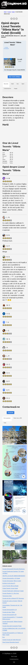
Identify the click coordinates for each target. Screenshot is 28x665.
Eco (3, 637)
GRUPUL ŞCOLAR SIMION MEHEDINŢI (13, 576)
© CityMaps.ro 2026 (9, 653)
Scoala (9, 11)
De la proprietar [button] (7, 418)
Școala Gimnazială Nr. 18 (9, 609)
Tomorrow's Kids (7, 596)
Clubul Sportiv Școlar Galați (10, 588)
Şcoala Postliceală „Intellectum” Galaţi (12, 591)
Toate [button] (5, 422)
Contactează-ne (14, 659)
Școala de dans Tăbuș (8, 612)
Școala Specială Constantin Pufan (11, 626)
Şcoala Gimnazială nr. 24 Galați (11, 578)
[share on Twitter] (14, 19)
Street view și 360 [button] (18, 418)
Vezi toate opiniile (14, 76)
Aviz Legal (14, 656)
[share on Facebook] (11, 19)
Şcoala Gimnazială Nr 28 (9, 614)
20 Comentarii (6, 48)
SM (14, 662)
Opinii (5, 11)
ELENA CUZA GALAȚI (8, 583)
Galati (13, 11)
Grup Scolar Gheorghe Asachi (10, 642)
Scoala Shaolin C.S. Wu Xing (10, 593)
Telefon (10, 412)
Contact (3, 7)
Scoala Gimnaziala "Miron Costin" (11, 581)
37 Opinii (6, 47)
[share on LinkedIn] (16, 19)
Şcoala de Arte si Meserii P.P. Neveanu (13, 598)
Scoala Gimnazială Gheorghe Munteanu (13, 569)
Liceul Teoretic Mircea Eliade (10, 586)
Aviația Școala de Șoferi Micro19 (11, 639)
